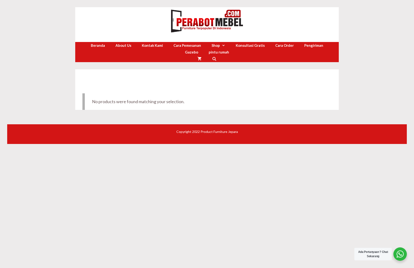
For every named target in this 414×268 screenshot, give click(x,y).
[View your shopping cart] (199, 58)
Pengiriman (313, 45)
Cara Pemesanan (187, 45)
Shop (216, 45)
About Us (123, 45)
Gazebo (191, 52)
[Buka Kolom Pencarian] (214, 58)
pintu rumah (219, 52)
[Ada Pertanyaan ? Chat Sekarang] (400, 254)
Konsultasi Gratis (250, 45)
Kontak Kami (152, 45)
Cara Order (284, 45)
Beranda (98, 45)
